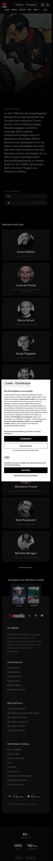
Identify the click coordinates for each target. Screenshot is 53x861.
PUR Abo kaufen (26, 470)
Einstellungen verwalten (26, 446)
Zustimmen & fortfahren (26, 439)
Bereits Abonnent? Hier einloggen (26, 475)
